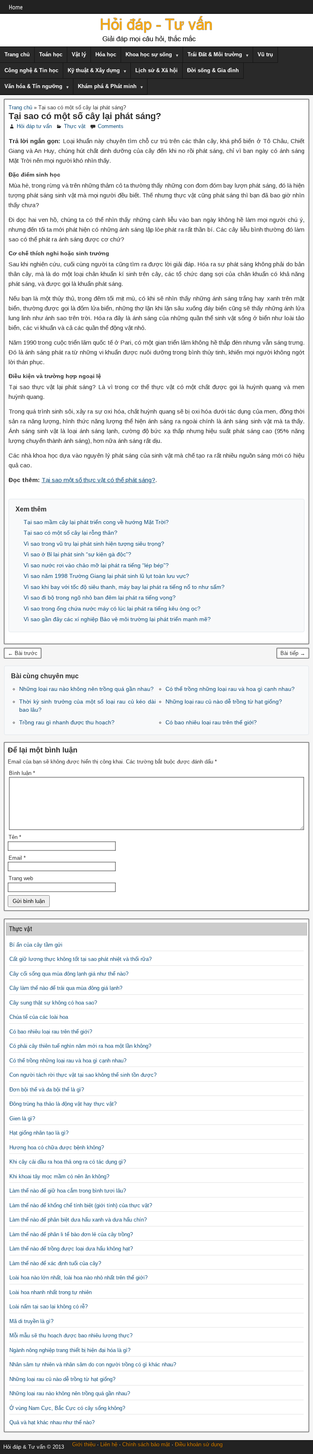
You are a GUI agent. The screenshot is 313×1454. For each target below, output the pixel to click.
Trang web (21, 878)
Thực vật (75, 126)
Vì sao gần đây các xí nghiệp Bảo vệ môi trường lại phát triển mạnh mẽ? (117, 619)
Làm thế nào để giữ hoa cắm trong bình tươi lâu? (67, 1191)
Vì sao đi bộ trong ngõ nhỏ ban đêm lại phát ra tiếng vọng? (100, 597)
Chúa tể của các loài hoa (38, 1017)
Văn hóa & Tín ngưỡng (33, 86)
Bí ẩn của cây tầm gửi (35, 945)
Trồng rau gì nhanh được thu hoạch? (67, 722)
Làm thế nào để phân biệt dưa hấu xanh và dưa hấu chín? (78, 1220)
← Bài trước (22, 653)
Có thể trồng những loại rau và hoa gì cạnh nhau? (230, 689)
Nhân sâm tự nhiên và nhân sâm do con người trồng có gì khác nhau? (92, 1364)
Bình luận (22, 773)
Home (16, 7)
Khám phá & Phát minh (107, 86)
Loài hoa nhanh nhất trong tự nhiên (50, 1292)
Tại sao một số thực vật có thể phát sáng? (98, 479)
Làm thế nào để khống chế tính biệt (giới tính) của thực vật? (80, 1205)
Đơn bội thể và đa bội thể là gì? (46, 1090)
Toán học (50, 54)
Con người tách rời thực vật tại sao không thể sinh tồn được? (82, 1075)
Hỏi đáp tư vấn (34, 126)
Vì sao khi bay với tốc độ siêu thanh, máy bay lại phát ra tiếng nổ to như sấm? (124, 587)
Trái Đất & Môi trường (214, 54)
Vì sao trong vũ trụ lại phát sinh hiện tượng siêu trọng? (94, 543)
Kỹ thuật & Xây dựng (94, 70)
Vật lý (79, 54)
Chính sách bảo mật (146, 1444)
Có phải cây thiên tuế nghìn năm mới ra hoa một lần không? (80, 1046)
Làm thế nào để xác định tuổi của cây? (55, 1263)
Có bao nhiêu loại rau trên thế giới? (211, 722)
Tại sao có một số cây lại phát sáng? (85, 116)
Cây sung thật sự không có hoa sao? (53, 1003)
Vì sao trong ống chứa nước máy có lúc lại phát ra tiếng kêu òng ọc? (112, 608)
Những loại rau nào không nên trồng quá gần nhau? (86, 689)
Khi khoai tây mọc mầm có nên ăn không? (59, 1176)
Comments (110, 126)
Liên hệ (108, 1444)
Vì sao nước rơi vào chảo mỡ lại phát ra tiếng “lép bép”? (96, 565)
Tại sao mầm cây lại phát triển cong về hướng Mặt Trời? (96, 522)
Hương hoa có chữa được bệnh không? (56, 1147)
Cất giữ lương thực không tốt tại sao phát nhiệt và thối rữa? (80, 959)
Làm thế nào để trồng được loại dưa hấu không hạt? (71, 1249)
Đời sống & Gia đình (213, 70)
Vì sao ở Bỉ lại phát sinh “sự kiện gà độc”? (77, 554)
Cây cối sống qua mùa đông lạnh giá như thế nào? (68, 974)
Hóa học (105, 54)
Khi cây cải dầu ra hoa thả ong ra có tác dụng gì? (67, 1162)
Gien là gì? (22, 1118)
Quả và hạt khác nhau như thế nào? (52, 1422)
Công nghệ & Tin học (31, 70)
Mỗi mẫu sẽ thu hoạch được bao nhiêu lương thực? (70, 1335)
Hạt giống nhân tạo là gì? (38, 1133)
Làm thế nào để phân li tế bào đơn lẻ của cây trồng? (71, 1234)
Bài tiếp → (292, 653)
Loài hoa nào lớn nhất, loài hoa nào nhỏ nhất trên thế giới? (78, 1278)
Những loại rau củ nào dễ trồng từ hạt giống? (223, 701)
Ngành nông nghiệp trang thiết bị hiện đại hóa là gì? (69, 1350)
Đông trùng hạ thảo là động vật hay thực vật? (63, 1104)
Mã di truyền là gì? (31, 1321)
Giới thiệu (83, 1444)
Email (17, 858)
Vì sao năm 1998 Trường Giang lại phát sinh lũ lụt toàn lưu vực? (106, 576)
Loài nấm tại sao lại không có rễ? (48, 1307)
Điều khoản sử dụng (199, 1444)
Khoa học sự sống (149, 54)
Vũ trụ (265, 54)
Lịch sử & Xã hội (156, 70)
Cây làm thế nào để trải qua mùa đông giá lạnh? (65, 988)
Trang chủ (17, 54)
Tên (15, 837)
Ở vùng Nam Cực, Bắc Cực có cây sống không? (67, 1408)
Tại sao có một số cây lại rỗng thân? (70, 532)
